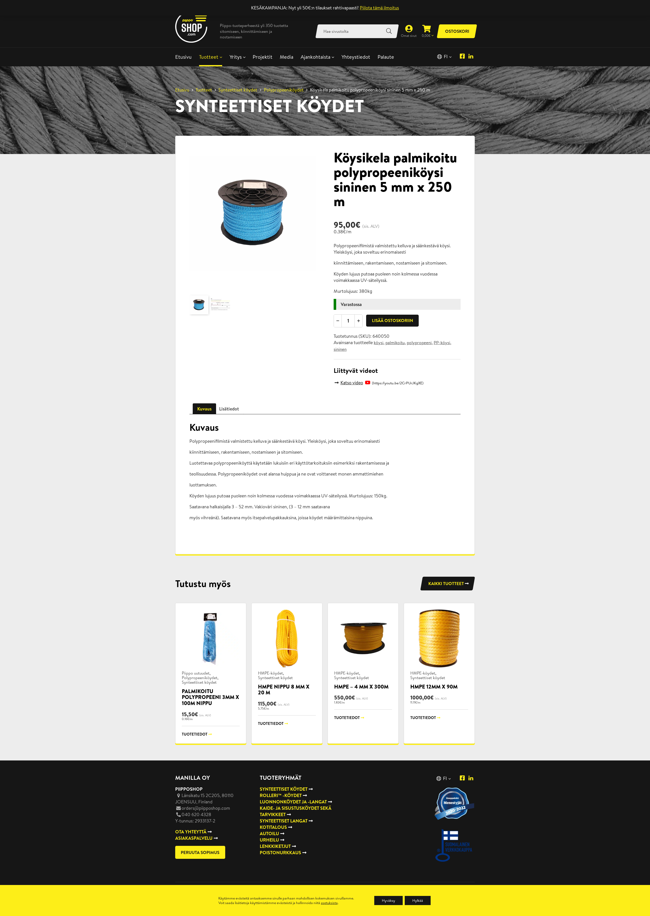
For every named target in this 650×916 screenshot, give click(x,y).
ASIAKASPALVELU (194, 838)
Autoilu (269, 833)
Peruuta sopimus (200, 852)
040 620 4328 (196, 814)
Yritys (236, 56)
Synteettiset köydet (237, 90)
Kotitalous (273, 827)
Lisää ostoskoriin (392, 320)
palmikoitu (395, 343)
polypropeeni (419, 343)
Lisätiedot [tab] (229, 409)
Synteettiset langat (283, 821)
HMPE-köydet (270, 673)
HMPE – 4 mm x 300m (361, 686)
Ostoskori (457, 31)
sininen (340, 349)
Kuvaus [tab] (204, 409)
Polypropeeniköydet (284, 90)
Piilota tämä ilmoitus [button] (379, 8)
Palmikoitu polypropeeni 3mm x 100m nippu (210, 697)
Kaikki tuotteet (446, 583)
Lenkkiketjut (275, 846)
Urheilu (269, 840)
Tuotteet (208, 56)
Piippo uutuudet (195, 673)
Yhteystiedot (356, 56)
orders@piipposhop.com (206, 808)
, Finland (204, 798)
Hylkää (417, 900)
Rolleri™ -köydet (281, 795)
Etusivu (183, 56)
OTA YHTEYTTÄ (190, 832)
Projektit (262, 56)
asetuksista (329, 902)
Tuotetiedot (194, 734)
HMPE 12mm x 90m (434, 686)
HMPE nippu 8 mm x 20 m (284, 689)
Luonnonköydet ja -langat (293, 802)
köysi (378, 343)
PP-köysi (442, 343)
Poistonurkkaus (280, 852)
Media (286, 56)
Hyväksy (388, 900)
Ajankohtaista (315, 56)
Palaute (386, 56)
